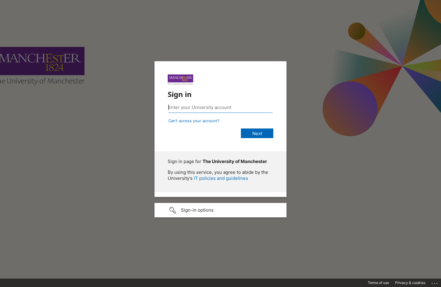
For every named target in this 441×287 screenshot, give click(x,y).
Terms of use (378, 282)
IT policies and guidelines (221, 178)
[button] (220, 210)
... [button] (435, 282)
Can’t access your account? (194, 120)
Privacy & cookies (410, 282)
